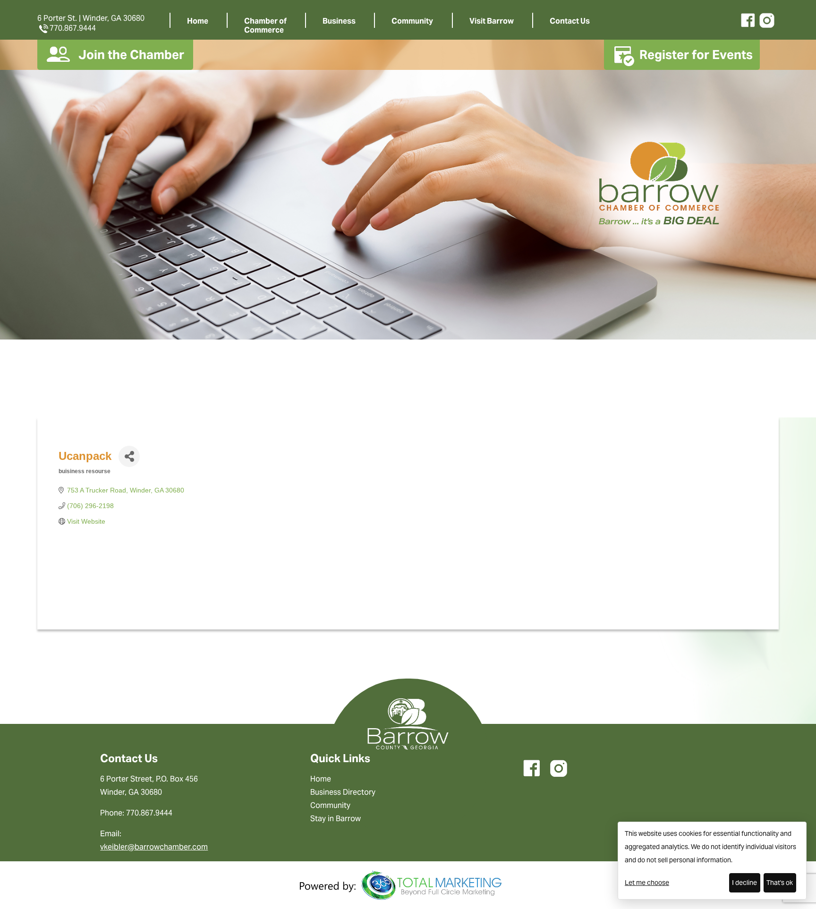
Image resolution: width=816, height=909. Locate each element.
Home (197, 21)
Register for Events (696, 54)
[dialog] (712, 861)
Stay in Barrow (335, 819)
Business (339, 21)
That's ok (779, 882)
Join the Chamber (131, 54)
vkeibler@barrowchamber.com (154, 847)
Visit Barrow (491, 21)
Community (412, 21)
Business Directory (342, 792)
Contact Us (570, 21)
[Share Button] (129, 456)
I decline (744, 882)
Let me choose (647, 882)
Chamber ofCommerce (265, 25)
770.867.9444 (73, 28)
